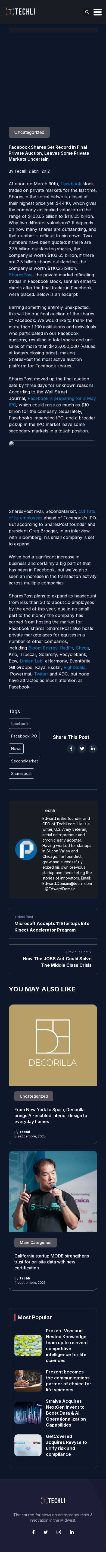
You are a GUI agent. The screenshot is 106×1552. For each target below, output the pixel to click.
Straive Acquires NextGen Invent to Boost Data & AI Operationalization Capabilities (66, 1413)
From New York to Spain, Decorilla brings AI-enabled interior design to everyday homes (50, 1115)
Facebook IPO (24, 736)
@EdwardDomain (60, 889)
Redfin (66, 648)
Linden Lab (31, 661)
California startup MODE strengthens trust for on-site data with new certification (51, 1261)
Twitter (41, 674)
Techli (20, 171)
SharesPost (21, 274)
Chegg (82, 648)
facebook (20, 723)
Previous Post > (79, 952)
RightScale (74, 667)
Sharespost (21, 773)
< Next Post (23, 917)
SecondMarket (24, 761)
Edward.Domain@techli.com (67, 883)
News (16, 748)
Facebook (71, 183)
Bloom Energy (42, 648)
